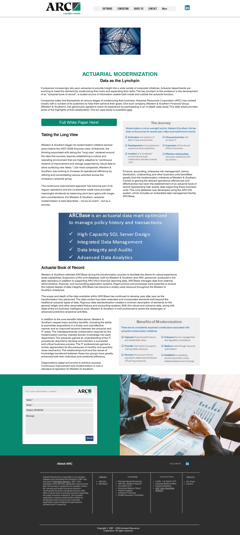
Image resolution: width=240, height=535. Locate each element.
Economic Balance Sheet (129, 488)
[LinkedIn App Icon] (187, 7)
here (129, 109)
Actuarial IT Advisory (127, 493)
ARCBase (103, 484)
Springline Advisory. (62, 481)
